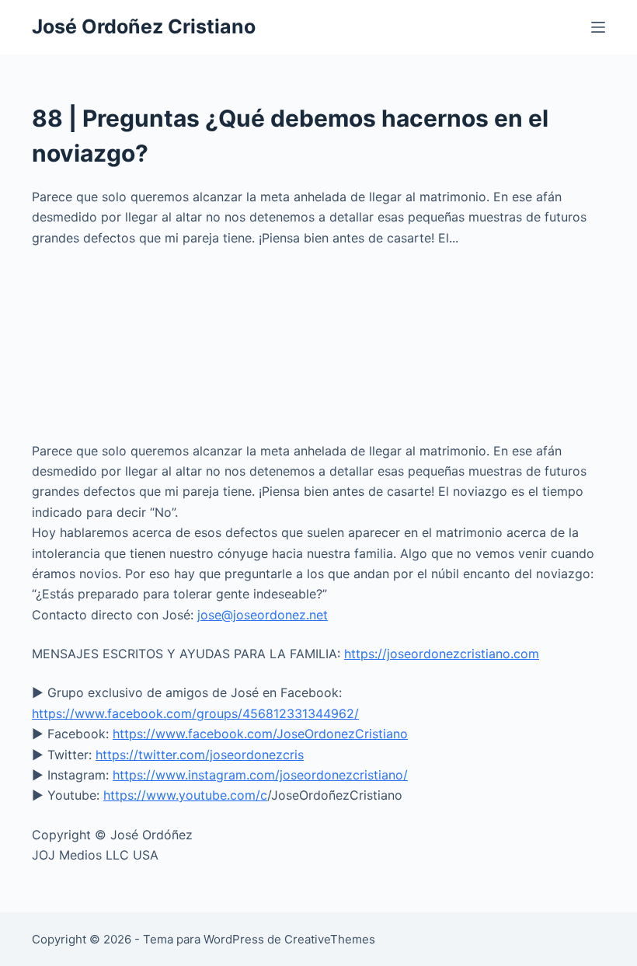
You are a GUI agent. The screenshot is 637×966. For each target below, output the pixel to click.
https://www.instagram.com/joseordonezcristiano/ (260, 775)
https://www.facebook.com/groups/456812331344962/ (195, 713)
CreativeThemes (329, 939)
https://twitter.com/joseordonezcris (200, 754)
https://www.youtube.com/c (185, 795)
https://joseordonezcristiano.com (441, 653)
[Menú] (598, 27)
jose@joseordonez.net (262, 614)
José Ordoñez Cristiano (144, 26)
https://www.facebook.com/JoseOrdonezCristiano (260, 733)
